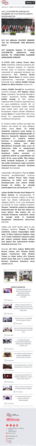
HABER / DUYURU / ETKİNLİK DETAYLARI (21, 7)
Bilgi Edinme (11, 438)
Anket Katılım (10, 441)
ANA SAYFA (4, 7)
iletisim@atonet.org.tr (13, 436)
